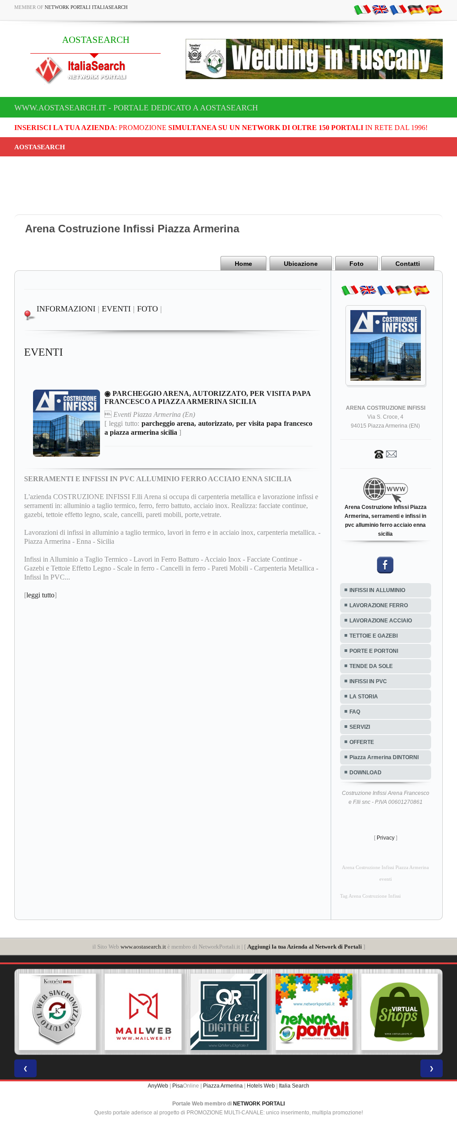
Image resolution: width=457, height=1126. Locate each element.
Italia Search (294, 1086)
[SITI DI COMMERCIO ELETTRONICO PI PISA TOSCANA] (399, 1012)
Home (243, 263)
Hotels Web (261, 1086)
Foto (356, 263)
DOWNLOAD (365, 772)
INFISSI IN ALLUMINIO (377, 590)
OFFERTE (361, 742)
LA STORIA (363, 696)
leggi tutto (40, 595)
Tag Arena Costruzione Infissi (370, 896)
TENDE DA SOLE (371, 666)
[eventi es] (434, 9)
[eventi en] (380, 9)
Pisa (177, 1086)
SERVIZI (359, 727)
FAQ (354, 712)
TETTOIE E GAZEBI (373, 636)
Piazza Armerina (223, 1086)
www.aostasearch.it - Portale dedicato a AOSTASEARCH (136, 107)
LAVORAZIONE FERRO (378, 605)
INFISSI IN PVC (368, 681)
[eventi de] (416, 9)
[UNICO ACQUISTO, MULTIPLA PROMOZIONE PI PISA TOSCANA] (314, 1012)
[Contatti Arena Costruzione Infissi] (385, 453)
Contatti (407, 263)
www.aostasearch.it (143, 946)
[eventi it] (362, 9)
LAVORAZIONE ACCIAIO (380, 621)
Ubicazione (301, 263)
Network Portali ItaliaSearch (86, 7)
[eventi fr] (398, 9)
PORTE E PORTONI (373, 651)
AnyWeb (158, 1086)
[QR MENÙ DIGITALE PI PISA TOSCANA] (228, 1012)
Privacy (386, 838)
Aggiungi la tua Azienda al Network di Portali (304, 946)
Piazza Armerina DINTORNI (384, 757)
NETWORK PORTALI (259, 1104)
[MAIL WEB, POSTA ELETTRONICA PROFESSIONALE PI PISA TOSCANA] (143, 1012)
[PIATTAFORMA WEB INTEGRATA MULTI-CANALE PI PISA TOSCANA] (57, 1012)
